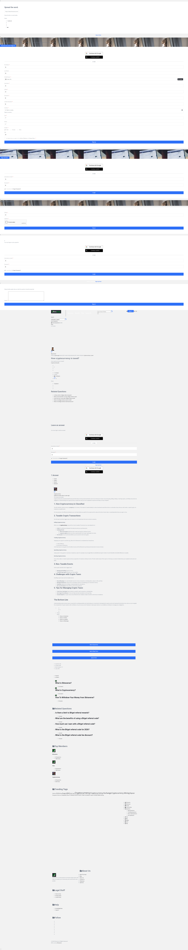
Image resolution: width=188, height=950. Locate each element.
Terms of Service (23, 138)
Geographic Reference (57, 795)
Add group (128, 804)
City (5, 115)
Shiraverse (70, 313)
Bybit (68, 793)
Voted (55, 478)
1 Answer (60, 716)
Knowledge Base (58, 908)
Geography (64, 795)
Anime (58, 793)
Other (20, 129)
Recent (55, 482)
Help (53, 765)
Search (52, 317)
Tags (127, 818)
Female (13, 129)
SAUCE (76, 795)
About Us (77, 313)
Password (6, 95)
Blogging (64, 793)
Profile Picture (7, 77)
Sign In (130, 311)
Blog (82, 313)
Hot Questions (131, 815)
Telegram (92, 795)
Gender (6, 127)
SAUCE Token (81, 795)
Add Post (82, 882)
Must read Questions (132, 813)
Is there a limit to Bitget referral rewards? (63, 395)
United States (97, 795)
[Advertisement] (94, 337)
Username (7, 83)
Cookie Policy (58, 897)
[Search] (98, 313)
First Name (7, 64)
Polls (127, 817)
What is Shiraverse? (63, 683)
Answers (57, 677)
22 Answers (60, 686)
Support (57, 910)
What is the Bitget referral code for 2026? (63, 400)
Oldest (55, 480)
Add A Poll (94, 657)
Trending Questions (132, 812)
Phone (5, 121)
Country (6, 107)
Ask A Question (54, 321)
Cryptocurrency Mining (120, 793)
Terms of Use (58, 894)
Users (127, 821)
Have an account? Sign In (8, 45)
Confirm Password (8, 101)
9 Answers (60, 701)
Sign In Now (98, 35)
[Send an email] (7, 27)
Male (7, 129)
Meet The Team (83, 874)
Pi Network (72, 795)
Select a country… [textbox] (8, 112)
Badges (127, 820)
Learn (92, 355)
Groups (127, 805)
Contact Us (88, 313)
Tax (58, 362)
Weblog (102, 795)
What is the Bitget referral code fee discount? (63, 401)
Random (56, 483)
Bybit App (72, 793)
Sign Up (135, 311)
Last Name (6, 70)
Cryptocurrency (87, 355)
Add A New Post (94, 651)
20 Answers (60, 693)
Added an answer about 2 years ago (62, 495)
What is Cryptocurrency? (65, 690)
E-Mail (6, 89)
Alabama (54, 793)
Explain (6, 300)
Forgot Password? (17, 189)
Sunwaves (87, 795)
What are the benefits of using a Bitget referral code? (65, 396)
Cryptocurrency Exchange (100, 793)
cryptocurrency (63, 525)
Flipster (132, 793)
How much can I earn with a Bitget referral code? (64, 398)
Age (5, 132)
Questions (128, 809)
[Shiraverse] (58, 313)
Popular (57, 675)
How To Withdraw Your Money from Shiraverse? (74, 697)
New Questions (131, 810)
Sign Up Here (4, 157)
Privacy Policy (32, 138)
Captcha (6, 218)
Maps (68, 795)
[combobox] (8, 112)
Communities (129, 807)
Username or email (8, 176)
